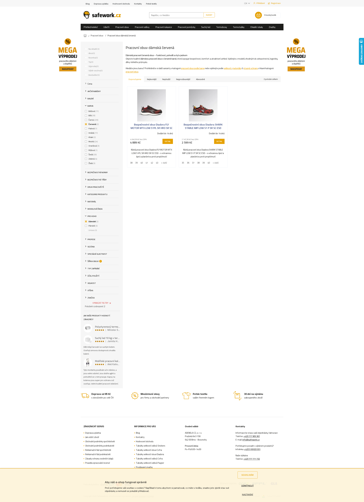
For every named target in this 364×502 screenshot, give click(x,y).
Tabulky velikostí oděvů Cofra (149, 458)
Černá (93, 119)
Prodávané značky (144, 467)
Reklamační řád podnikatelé (98, 454)
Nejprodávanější (183, 79)
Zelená (93, 158)
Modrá (93, 141)
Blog (88, 4)
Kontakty (138, 4)
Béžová (93, 111)
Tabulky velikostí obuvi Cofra (149, 450)
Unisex (92, 230)
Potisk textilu (151, 4)
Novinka (93, 57)
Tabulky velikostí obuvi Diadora (150, 454)
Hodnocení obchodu (121, 4)
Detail (168, 141)
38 (131, 163)
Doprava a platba (101, 4)
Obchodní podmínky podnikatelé (99, 445)
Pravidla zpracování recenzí (97, 463)
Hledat (209, 15)
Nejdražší (166, 79)
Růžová (93, 150)
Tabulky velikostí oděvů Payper (150, 463)
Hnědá (93, 132)
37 (193, 163)
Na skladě (94, 48)
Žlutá (92, 163)
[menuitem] (91, 27)
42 (152, 163)
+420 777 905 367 (252, 436)
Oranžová (94, 145)
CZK (246, 3)
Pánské (93, 225)
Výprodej (93, 66)
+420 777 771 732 (252, 459)
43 (157, 163)
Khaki (92, 137)
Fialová (93, 128)
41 (147, 163)
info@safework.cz (251, 439)
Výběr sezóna (95, 70)
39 (136, 163)
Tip (91, 62)
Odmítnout (247, 485)
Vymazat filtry (100, 303)
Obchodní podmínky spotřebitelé (100, 441)
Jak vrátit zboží (92, 437)
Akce (91, 53)
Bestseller (94, 75)
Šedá (92, 154)
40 (141, 163)
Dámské (93, 221)
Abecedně (200, 79)
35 (183, 163)
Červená (93, 124)
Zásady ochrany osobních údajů (99, 458)
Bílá (92, 115)
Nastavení (247, 494)
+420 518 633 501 (252, 449)
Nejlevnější (151, 79)
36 (188, 163)
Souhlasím (247, 475)
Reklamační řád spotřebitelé (98, 450)
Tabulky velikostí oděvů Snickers (150, 445)
